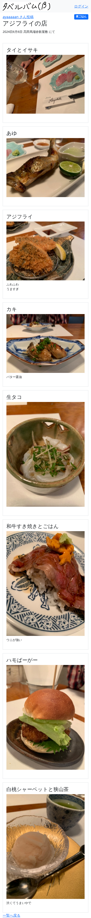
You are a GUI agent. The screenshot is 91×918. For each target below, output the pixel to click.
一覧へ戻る (11, 915)
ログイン (81, 6)
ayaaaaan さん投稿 (18, 16)
